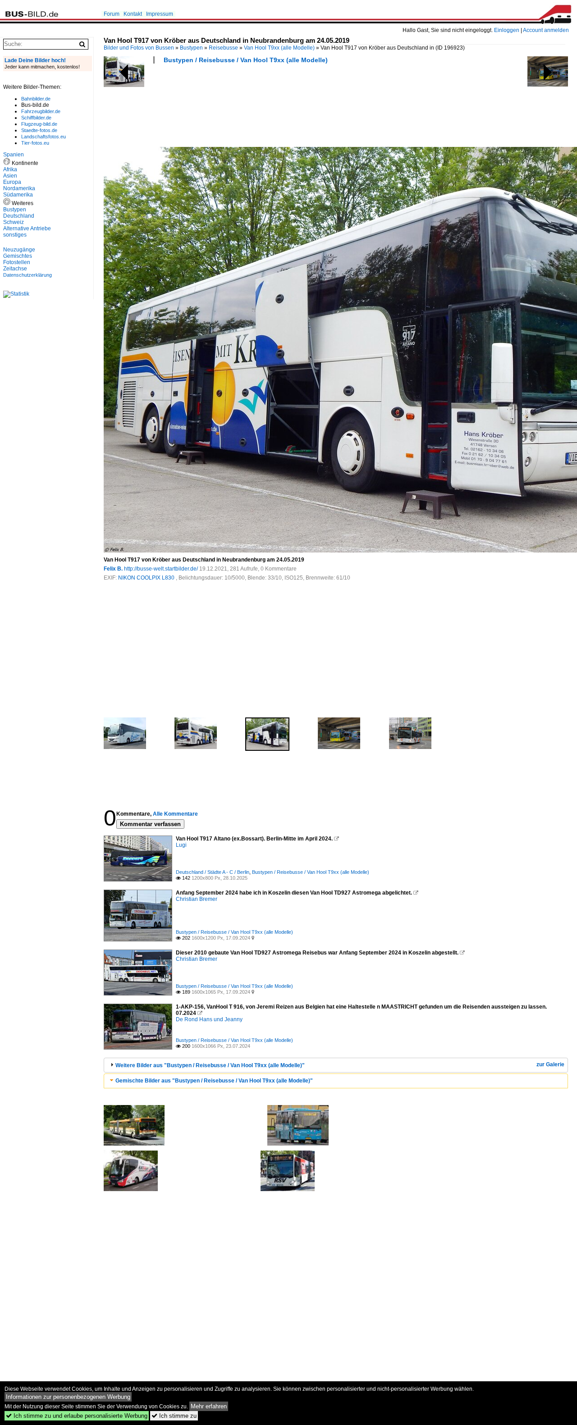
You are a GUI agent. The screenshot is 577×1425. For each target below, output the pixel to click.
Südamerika (18, 195)
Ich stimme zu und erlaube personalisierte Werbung (76, 1415)
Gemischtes (17, 256)
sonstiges (15, 235)
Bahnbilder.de (35, 98)
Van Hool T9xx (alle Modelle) (279, 48)
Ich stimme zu (174, 1415)
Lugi (181, 845)
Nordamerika (19, 188)
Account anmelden (546, 30)
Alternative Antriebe (27, 228)
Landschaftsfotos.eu (43, 136)
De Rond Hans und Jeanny (209, 1019)
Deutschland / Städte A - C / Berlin (212, 872)
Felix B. (113, 569)
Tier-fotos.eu (35, 143)
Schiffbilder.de (36, 117)
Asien (10, 176)
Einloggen (506, 30)
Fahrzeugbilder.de (40, 111)
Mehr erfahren (209, 1406)
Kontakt (133, 14)
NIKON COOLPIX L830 (147, 578)
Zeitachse (15, 268)
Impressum (159, 14)
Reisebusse (223, 48)
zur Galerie (550, 1064)
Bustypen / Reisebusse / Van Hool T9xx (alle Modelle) (246, 60)
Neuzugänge (19, 250)
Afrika (10, 169)
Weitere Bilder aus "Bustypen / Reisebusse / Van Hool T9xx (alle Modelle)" (210, 1065)
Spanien (13, 154)
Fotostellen (16, 262)
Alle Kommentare (175, 814)
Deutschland (18, 216)
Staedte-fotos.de (39, 130)
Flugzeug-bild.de (39, 124)
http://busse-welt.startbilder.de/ (161, 569)
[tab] (336, 1065)
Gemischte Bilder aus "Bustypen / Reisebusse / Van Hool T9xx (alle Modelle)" (214, 1081)
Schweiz (13, 222)
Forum (111, 14)
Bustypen (191, 48)
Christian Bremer (196, 899)
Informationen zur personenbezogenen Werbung (68, 1396)
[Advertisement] (268, 108)
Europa (12, 182)
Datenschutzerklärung (27, 275)
